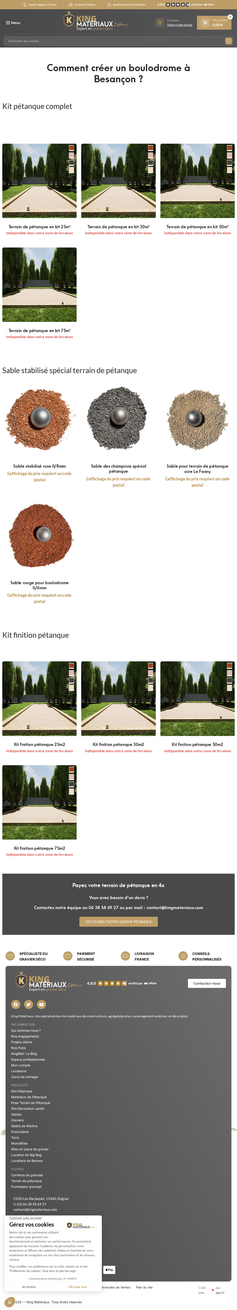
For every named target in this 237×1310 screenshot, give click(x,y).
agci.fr (220, 1292)
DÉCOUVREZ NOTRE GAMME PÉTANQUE (118, 922)
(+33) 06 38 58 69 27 (29, 1204)
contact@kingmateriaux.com (35, 1209)
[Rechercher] (228, 41)
